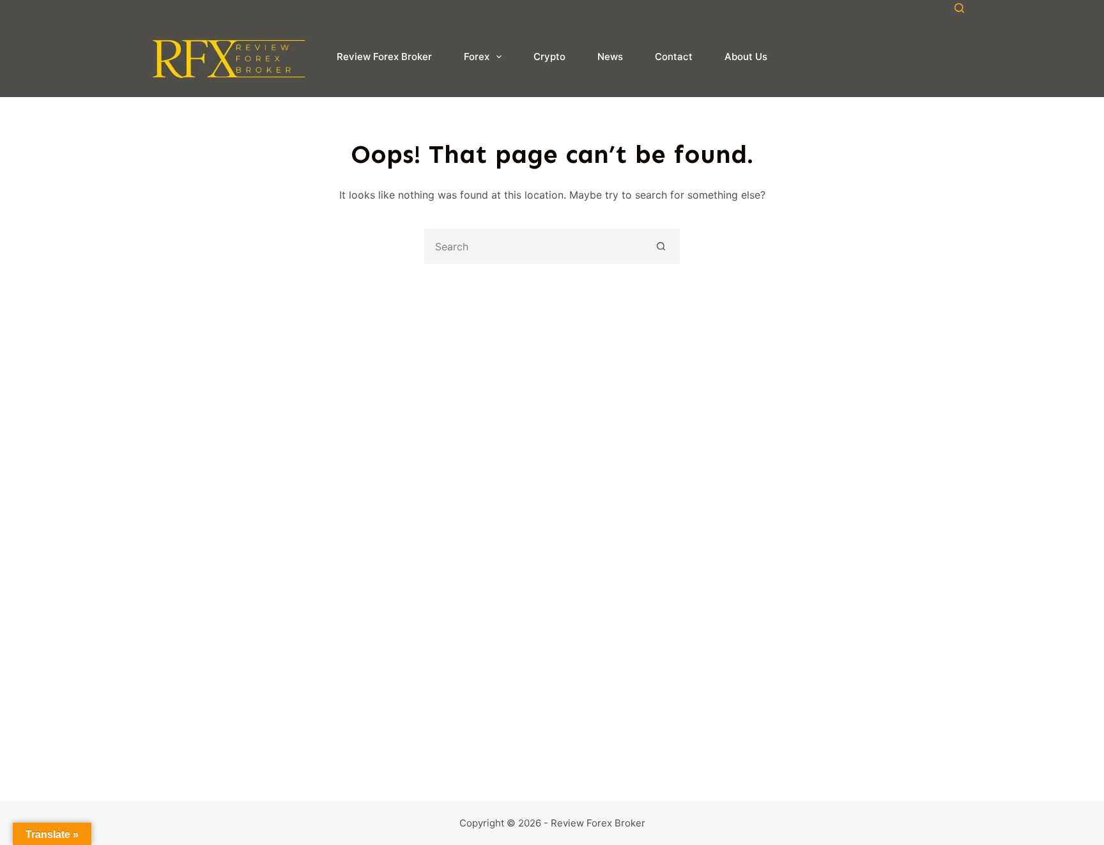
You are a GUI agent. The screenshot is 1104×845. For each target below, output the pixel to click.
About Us (745, 56)
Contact (674, 56)
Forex (476, 56)
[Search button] (660, 246)
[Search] (959, 8)
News (610, 56)
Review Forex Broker (384, 56)
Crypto (549, 56)
